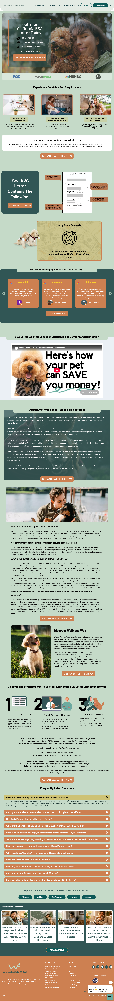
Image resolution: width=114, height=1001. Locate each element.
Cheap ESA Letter (50, 980)
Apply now (101, 5)
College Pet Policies (75, 982)
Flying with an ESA (74, 980)
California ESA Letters (52, 969)
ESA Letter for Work (51, 982)
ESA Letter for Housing (52, 985)
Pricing (71, 978)
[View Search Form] (111, 5)
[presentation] (15, 918)
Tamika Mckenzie (94, 303)
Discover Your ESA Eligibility (18, 119)
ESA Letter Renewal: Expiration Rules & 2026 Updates (71, 933)
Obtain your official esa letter (95, 119)
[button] (46, 5)
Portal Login (72, 966)
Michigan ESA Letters (51, 975)
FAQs (70, 971)
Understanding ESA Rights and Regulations (14, 927)
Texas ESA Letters (50, 971)
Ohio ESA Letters (50, 973)
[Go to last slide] (3, 293)
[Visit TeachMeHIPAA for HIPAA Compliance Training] (102, 980)
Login (86, 5)
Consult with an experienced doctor (57, 119)
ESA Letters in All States (52, 966)
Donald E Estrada (60, 303)
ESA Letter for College (52, 987)
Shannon (27, 303)
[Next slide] (110, 293)
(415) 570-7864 (97, 973)
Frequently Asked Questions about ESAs (99, 927)
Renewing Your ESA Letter (71, 927)
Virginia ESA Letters (51, 978)
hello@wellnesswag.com (99, 975)
